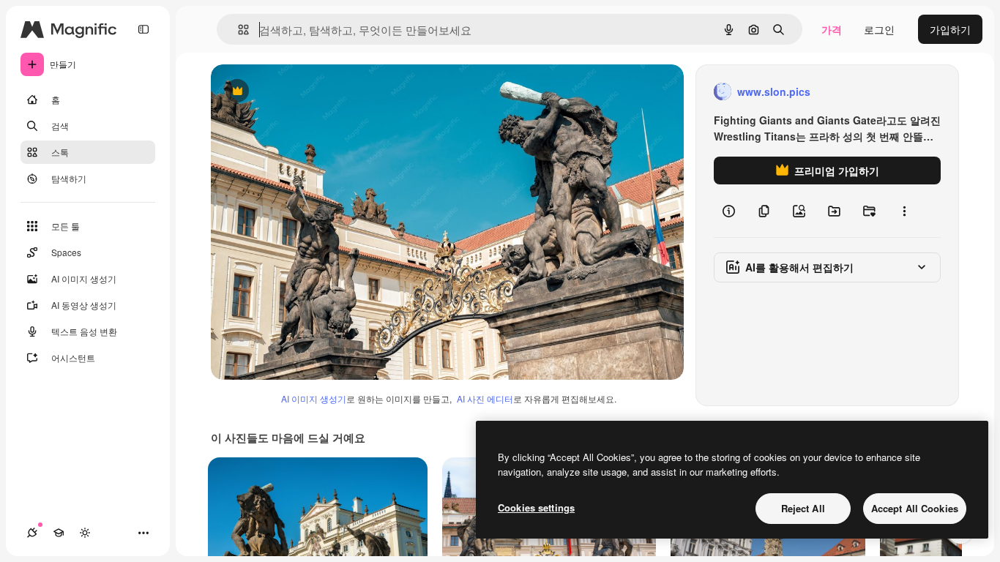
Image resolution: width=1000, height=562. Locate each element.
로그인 (879, 29)
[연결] (32, 532)
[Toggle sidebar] (143, 29)
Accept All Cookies (914, 508)
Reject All (803, 508)
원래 (295, 92)
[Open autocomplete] (237, 29)
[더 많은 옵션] (904, 210)
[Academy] (58, 532)
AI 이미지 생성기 (313, 398)
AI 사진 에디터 (485, 398)
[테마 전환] (85, 532)
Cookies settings (536, 507)
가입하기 (950, 29)
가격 (831, 29)
